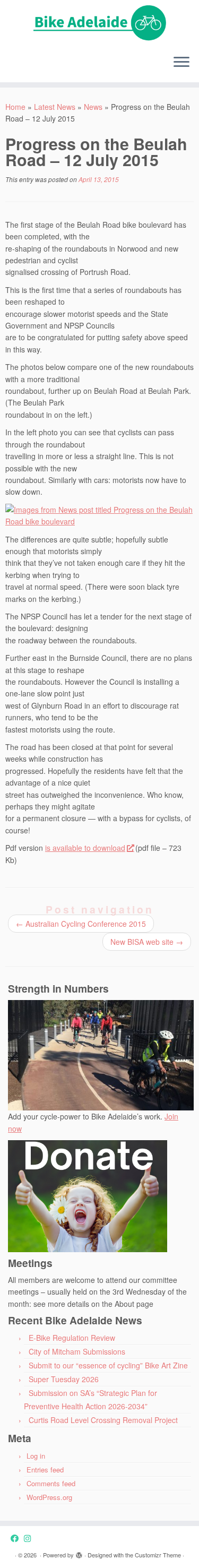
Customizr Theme (158, 1554)
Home (15, 106)
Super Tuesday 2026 (64, 1379)
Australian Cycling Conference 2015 (81, 923)
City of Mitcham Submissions (77, 1351)
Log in (36, 1456)
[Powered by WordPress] (79, 1552)
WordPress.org (49, 1497)
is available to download (85, 847)
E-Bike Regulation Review (72, 1337)
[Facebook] (17, 1538)
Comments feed (51, 1483)
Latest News (54, 106)
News (93, 106)
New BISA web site (146, 941)
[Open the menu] (181, 63)
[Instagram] (30, 1538)
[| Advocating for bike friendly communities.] (99, 23)
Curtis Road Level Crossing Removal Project (103, 1420)
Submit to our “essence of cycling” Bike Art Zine (108, 1365)
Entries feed (45, 1469)
